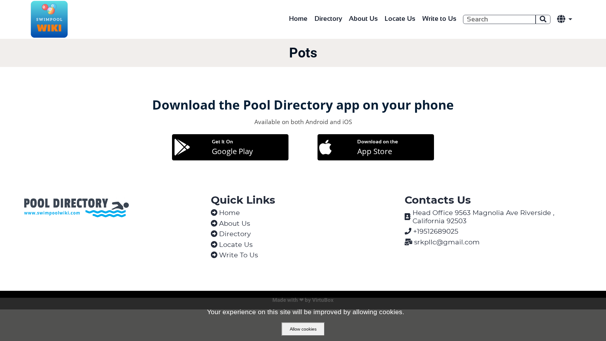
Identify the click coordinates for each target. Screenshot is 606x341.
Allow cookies (303, 329)
